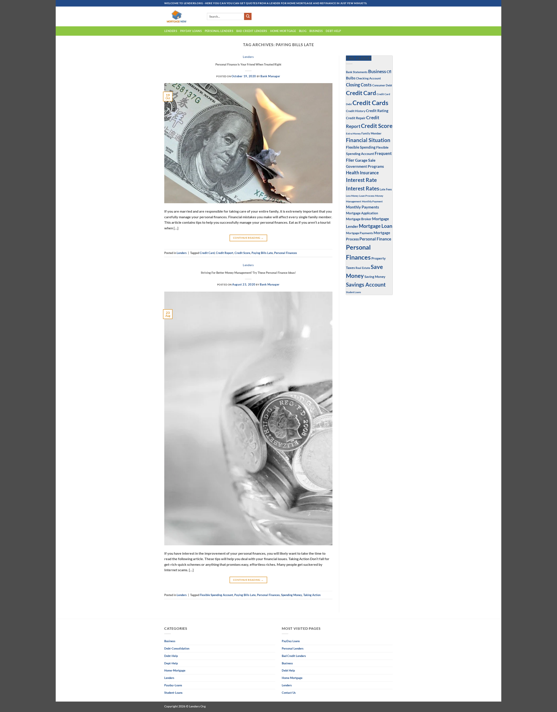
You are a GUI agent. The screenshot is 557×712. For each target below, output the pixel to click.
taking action (311, 595)
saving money (374, 277)
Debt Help (333, 31)
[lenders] (182, 16)
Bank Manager (270, 76)
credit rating (377, 111)
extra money (353, 133)
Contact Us (289, 692)
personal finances (285, 253)
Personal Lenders (219, 31)
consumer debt (382, 85)
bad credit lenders (251, 31)
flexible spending (361, 147)
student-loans (173, 692)
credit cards (370, 102)
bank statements (356, 72)
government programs (365, 166)
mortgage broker (358, 219)
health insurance (362, 172)
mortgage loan (375, 226)
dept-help (171, 663)
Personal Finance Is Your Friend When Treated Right (248, 64)
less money (352, 195)
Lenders (170, 31)
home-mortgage (174, 670)
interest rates (362, 188)
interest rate (361, 180)
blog (302, 31)
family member (371, 133)
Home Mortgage (283, 31)
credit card (207, 253)
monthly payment (372, 201)
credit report (224, 253)
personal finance (375, 238)
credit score (242, 253)
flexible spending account (216, 595)
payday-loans (173, 685)
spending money (291, 595)
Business (377, 71)
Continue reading (248, 237)
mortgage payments (359, 233)
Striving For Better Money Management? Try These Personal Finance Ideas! (248, 272)
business (316, 31)
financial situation (368, 140)
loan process (366, 195)
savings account (366, 284)
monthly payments (362, 207)
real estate (363, 268)
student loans (353, 292)
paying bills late (262, 253)
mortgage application (362, 213)
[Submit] (248, 16)
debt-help (171, 656)
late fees (386, 189)
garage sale (365, 160)
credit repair (356, 118)
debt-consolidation (176, 648)
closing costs (359, 84)
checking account (368, 78)
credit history (355, 111)
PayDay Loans (191, 31)
